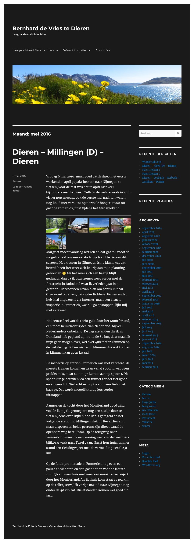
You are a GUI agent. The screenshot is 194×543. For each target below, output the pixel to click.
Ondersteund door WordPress (67, 526)
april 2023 (148, 232)
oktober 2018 (150, 283)
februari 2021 (150, 252)
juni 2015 (147, 331)
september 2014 (151, 343)
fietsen (17, 181)
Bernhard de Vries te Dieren (51, 28)
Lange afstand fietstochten (33, 50)
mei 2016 (147, 311)
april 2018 (148, 291)
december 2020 (151, 256)
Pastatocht (148, 418)
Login (145, 453)
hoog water (149, 406)
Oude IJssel (149, 414)
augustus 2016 (151, 303)
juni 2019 (147, 275)
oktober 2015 (150, 319)
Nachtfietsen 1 (151, 173)
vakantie (147, 422)
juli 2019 (147, 271)
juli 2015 (147, 327)
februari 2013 (150, 367)
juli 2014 (147, 351)
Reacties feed (150, 461)
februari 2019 (150, 279)
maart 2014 (149, 355)
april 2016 (148, 315)
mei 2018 (147, 287)
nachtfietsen (150, 410)
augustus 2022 (151, 236)
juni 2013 (147, 359)
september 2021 (151, 248)
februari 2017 (150, 299)
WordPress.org (151, 465)
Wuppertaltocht (151, 161)
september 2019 (152, 268)
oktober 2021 (150, 244)
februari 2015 (150, 335)
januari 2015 (149, 339)
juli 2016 (147, 307)
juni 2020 (148, 264)
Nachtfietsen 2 (151, 169)
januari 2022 (149, 240)
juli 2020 (147, 260)
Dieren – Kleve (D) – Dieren (159, 165)
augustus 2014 (151, 347)
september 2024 (152, 228)
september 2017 (151, 295)
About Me (102, 50)
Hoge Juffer (149, 402)
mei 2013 (147, 363)
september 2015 (151, 323)
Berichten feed (151, 457)
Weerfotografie (74, 50)
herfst (146, 398)
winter (146, 426)
